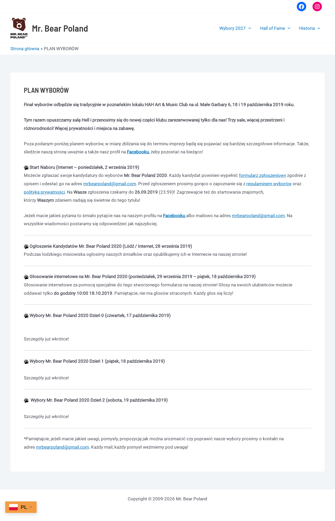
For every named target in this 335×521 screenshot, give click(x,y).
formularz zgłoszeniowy (262, 175)
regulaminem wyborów (269, 183)
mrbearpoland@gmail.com (109, 183)
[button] (248, 28)
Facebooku (138, 151)
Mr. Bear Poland (60, 27)
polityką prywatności (44, 192)
